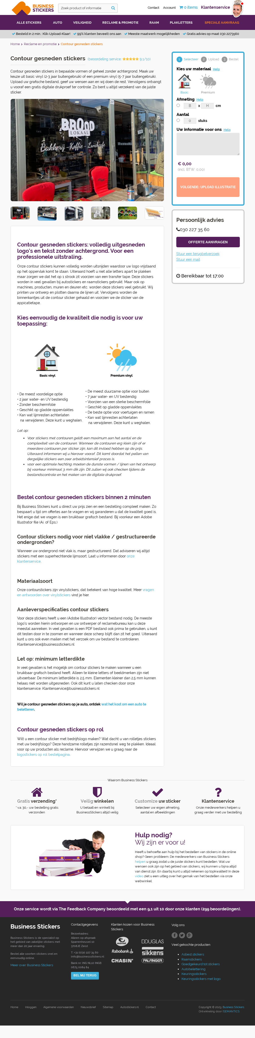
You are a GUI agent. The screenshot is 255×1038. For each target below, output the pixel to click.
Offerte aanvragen (208, 242)
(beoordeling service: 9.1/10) (119, 59)
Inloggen (30, 1007)
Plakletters (181, 22)
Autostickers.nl (129, 1007)
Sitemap (108, 1007)
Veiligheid (82, 22)
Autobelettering (193, 969)
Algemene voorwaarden (58, 1007)
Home (14, 1007)
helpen (140, 862)
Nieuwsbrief (88, 1007)
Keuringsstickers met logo (201, 979)
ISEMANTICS (231, 1011)
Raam (154, 22)
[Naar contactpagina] (67, 853)
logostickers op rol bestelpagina (43, 755)
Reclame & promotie (120, 22)
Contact (153, 7)
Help (216, 69)
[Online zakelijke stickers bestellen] (33, 7)
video (139, 876)
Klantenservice (215, 7)
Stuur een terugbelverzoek (197, 254)
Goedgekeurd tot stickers (201, 964)
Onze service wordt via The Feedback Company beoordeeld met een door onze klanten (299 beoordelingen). (127, 909)
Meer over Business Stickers (31, 965)
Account (169, 7)
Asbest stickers (193, 954)
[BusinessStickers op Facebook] (175, 935)
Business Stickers (233, 1007)
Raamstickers (192, 959)
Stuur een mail (188, 259)
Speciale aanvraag (222, 22)
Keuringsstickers (194, 974)
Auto (57, 22)
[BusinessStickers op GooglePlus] (189, 935)
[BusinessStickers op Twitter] (182, 935)
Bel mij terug (84, 975)
